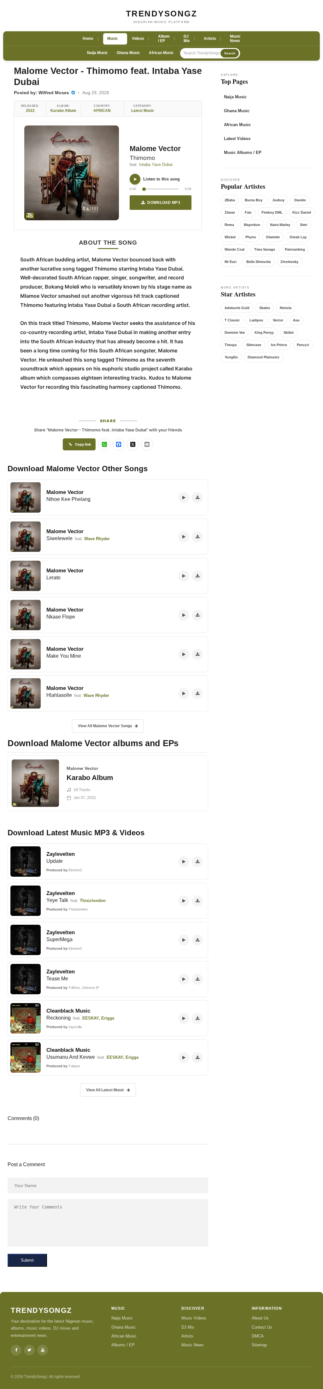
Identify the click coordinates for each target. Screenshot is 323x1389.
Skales (264, 308)
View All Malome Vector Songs (105, 726)
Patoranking (295, 249)
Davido (300, 200)
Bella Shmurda (258, 262)
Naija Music (97, 53)
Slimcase (253, 345)
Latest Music (142, 110)
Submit (27, 1260)
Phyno (250, 237)
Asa (296, 320)
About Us (260, 1318)
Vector (278, 320)
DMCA (258, 1336)
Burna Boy (253, 200)
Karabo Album (63, 110)
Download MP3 (163, 202)
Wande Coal (234, 249)
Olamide (273, 237)
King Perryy (264, 332)
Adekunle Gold (237, 308)
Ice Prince (279, 345)
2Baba (230, 200)
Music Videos (193, 1318)
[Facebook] (16, 1350)
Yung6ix (231, 357)
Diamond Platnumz (263, 357)
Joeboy (278, 200)
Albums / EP (123, 1345)
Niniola (285, 308)
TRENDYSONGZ (161, 13)
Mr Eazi (231, 262)
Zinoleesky (289, 262)
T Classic (232, 320)
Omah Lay (298, 237)
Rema (229, 225)
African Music (161, 53)
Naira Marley (280, 225)
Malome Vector (155, 148)
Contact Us (262, 1327)
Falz (248, 212)
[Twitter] (29, 1350)
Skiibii (289, 332)
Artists (187, 1336)
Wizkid (230, 237)
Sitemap (259, 1345)
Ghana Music (128, 53)
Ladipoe (256, 320)
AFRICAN (102, 110)
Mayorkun (252, 225)
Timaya (231, 345)
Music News (192, 1345)
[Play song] (135, 179)
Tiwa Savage (264, 249)
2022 (30, 110)
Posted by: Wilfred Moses (42, 92)
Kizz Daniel (301, 212)
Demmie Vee (235, 332)
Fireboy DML (272, 212)
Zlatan (230, 212)
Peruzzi (303, 345)
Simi (303, 225)
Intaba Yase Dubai (156, 164)
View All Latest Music (105, 1090)
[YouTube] (42, 1350)
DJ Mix (187, 1327)
